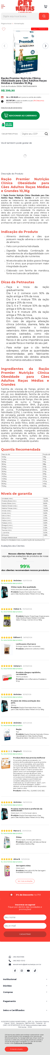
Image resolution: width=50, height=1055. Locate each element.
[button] (20, 73)
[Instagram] (21, 972)
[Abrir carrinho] (45, 6)
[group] (25, 894)
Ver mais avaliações (25, 881)
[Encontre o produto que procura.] (44, 16)
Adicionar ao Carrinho (23, 115)
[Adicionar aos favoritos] (3, 29)
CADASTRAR (25, 934)
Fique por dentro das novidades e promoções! (25, 908)
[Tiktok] (35, 972)
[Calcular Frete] (46, 133)
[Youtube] (28, 972)
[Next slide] (45, 46)
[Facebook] (15, 972)
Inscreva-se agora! (25, 904)
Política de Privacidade (23, 1043)
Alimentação (19, 23)
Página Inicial (6, 23)
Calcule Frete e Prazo (10, 134)
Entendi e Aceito (16, 1049)
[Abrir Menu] (3, 6)
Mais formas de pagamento (11, 108)
